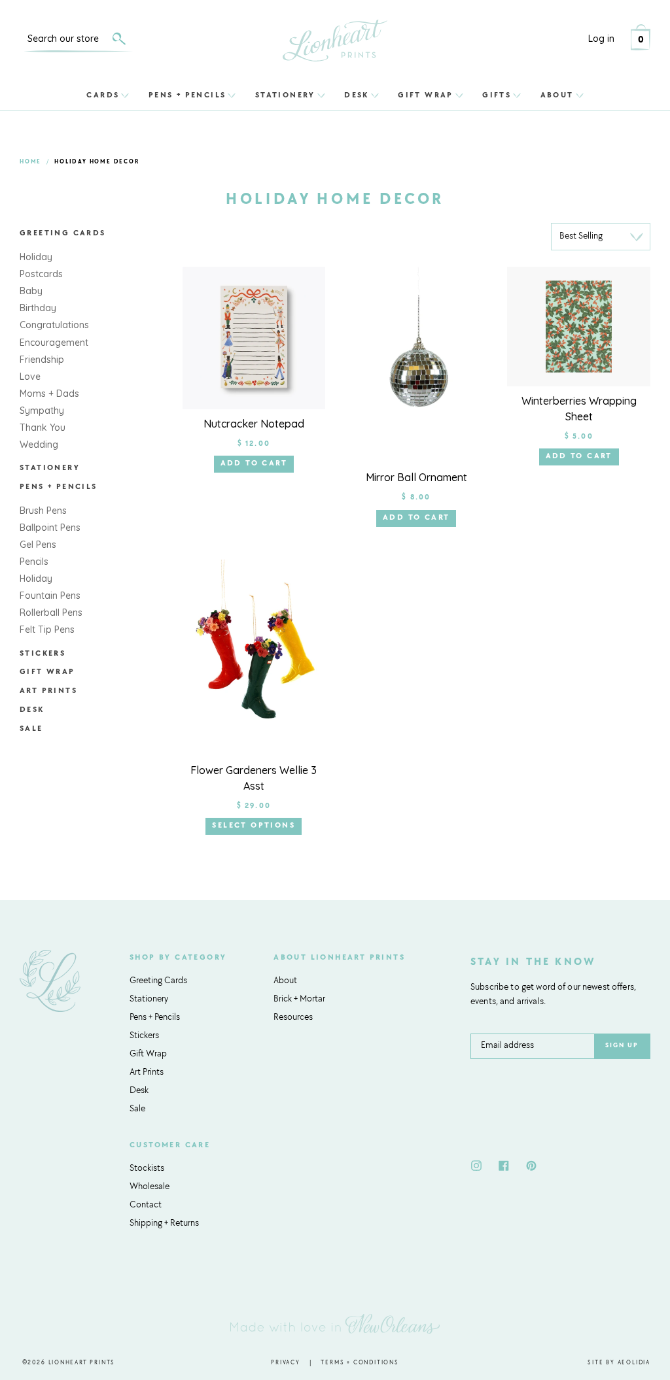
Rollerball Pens (51, 612)
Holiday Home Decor (96, 162)
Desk (356, 95)
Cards (102, 95)
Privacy (285, 1363)
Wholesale (149, 1187)
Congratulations (54, 325)
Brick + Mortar (299, 999)
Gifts (496, 95)
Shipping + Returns (164, 1223)
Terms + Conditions (359, 1363)
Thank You (42, 427)
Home (30, 162)
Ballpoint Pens (50, 527)
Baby (31, 291)
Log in (601, 38)
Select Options (253, 826)
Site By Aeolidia (619, 1363)
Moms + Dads (49, 393)
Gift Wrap (425, 95)
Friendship (42, 359)
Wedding (39, 444)
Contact (146, 1205)
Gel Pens (38, 544)
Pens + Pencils (187, 95)
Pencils (34, 561)
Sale (31, 729)
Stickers (42, 654)
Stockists (147, 1168)
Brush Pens (43, 510)
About (557, 95)
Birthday (38, 308)
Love (30, 376)
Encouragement (54, 342)
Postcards (41, 274)
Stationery (285, 95)
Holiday (36, 257)
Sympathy (42, 410)
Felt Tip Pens (47, 629)
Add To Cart (253, 463)
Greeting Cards (63, 233)
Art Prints (48, 691)
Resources (293, 1017)
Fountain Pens (50, 595)
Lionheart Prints (82, 1363)
